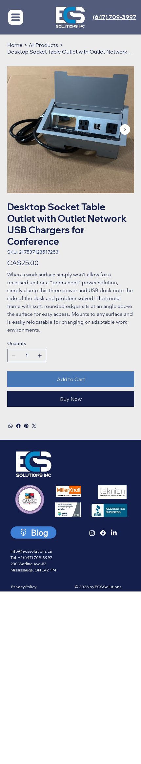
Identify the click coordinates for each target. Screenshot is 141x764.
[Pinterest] (26, 426)
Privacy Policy (23, 586)
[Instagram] (92, 533)
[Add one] (39, 355)
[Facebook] (18, 426)
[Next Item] (125, 129)
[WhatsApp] (10, 426)
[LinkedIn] (113, 533)
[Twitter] (34, 426)
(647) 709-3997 (114, 16)
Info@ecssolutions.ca (31, 551)
